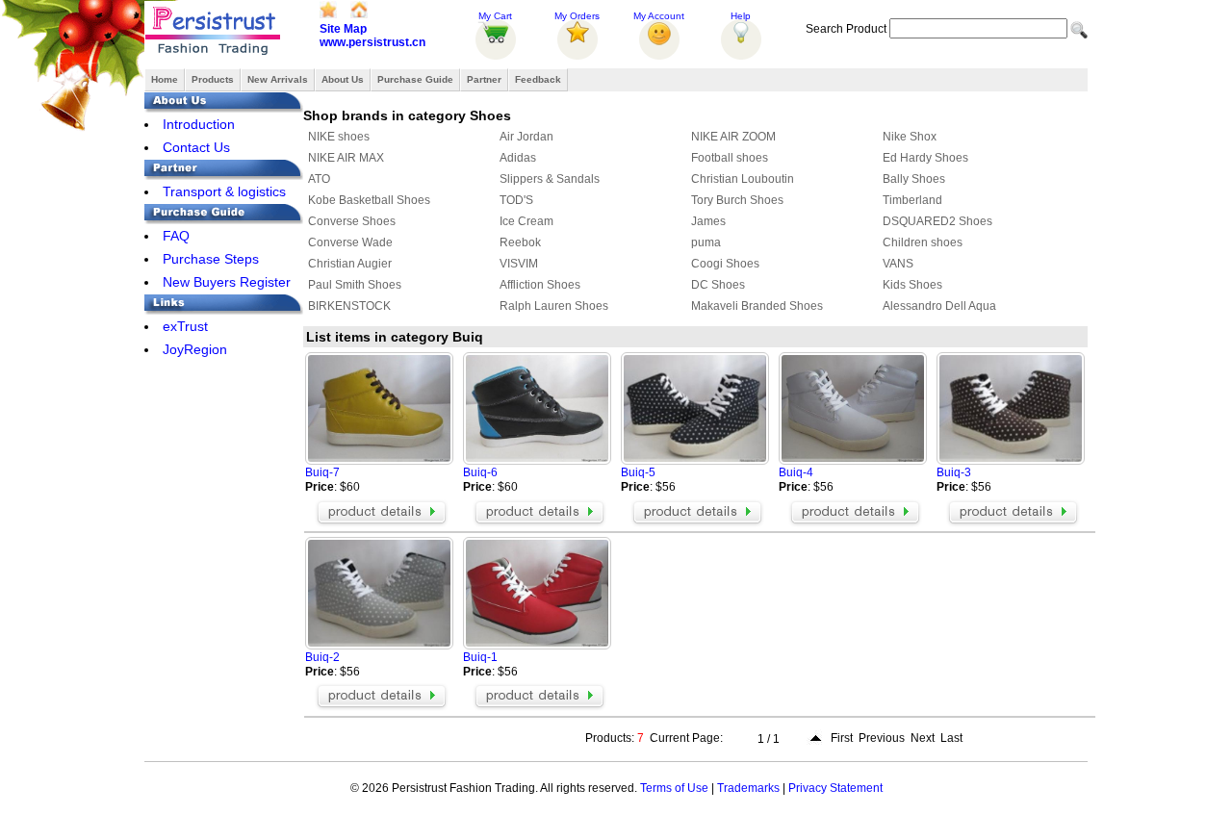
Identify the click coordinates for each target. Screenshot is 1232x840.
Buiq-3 (954, 472)
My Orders (577, 16)
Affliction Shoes (540, 285)
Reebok (520, 242)
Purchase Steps (211, 259)
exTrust (185, 326)
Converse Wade (350, 242)
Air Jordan (526, 136)
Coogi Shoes (725, 263)
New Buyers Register (227, 282)
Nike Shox (910, 136)
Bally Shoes (914, 179)
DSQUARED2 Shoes (937, 221)
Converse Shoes (352, 221)
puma (706, 242)
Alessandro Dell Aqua (939, 306)
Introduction (199, 124)
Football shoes (729, 158)
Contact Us (196, 147)
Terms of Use (674, 788)
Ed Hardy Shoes (925, 158)
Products (213, 79)
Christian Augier (350, 263)
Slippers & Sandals (550, 179)
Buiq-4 (796, 472)
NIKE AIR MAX (346, 158)
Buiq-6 (480, 472)
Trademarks (748, 788)
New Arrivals (277, 79)
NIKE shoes (339, 136)
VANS (898, 263)
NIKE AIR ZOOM (733, 136)
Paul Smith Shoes (354, 285)
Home (164, 79)
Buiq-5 (638, 472)
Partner (484, 79)
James (708, 221)
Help (741, 16)
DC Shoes (718, 285)
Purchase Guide (415, 79)
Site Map (343, 29)
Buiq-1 (480, 657)
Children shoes (922, 242)
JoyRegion (195, 349)
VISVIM (519, 263)
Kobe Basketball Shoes (369, 200)
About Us (342, 79)
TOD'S (516, 200)
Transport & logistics (224, 191)
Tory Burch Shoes (737, 200)
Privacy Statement (835, 788)
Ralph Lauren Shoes (554, 306)
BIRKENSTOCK (349, 306)
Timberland (912, 200)
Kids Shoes (912, 285)
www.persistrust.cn (372, 42)
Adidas (518, 158)
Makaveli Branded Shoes (757, 306)
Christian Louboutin (742, 179)
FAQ (176, 235)
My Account (658, 16)
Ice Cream (526, 221)
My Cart (495, 16)
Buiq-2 (322, 657)
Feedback (538, 79)
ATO (319, 179)
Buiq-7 (322, 472)
